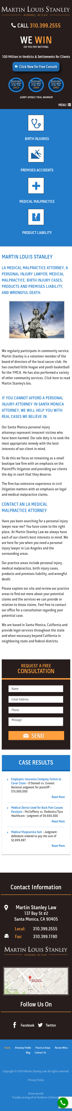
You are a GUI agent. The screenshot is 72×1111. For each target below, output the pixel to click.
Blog (28, 1052)
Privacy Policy (36, 1080)
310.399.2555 (45, 25)
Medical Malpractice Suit (26, 832)
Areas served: (36, 1094)
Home (7, 1047)
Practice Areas (43, 1047)
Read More (58, 797)
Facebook (27, 1025)
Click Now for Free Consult (38, 66)
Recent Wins (61, 1047)
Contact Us (40, 1052)
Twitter (51, 1025)
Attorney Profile (23, 1047)
